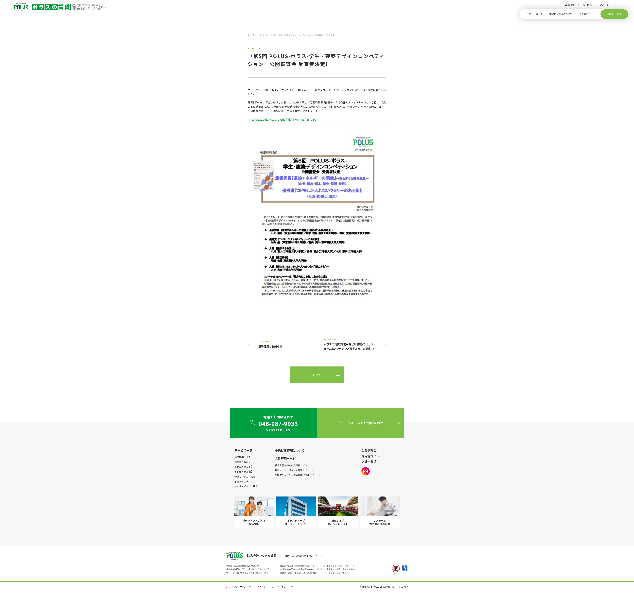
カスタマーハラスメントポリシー (274, 586)
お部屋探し (240, 457)
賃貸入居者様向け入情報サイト (291, 465)
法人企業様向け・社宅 (246, 486)
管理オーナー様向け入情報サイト (292, 470)
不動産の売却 (241, 471)
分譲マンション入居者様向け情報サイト (296, 475)
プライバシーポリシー (238, 586)
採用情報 (587, 4)
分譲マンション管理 (244, 476)
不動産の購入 (241, 467)
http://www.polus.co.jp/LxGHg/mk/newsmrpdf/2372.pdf (282, 119)
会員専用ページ (587, 14)
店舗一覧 (604, 4)
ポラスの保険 (241, 481)
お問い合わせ (614, 14)
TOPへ (317, 375)
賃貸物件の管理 (242, 462)
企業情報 (569, 4)
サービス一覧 (536, 14)
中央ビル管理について (560, 14)
